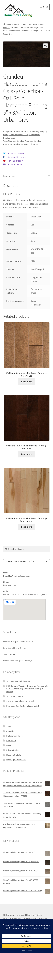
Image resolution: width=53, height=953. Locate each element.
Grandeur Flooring (24, 141)
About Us (10, 731)
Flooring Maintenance (16, 759)
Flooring (11, 141)
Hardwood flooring (29, 144)
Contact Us (11, 740)
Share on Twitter (16, 153)
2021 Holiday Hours (14, 696)
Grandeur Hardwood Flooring (26, 131)
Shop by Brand (20, 24)
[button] (45, 45)
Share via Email (15, 164)
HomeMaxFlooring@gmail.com (17, 576)
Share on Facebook (16, 157)
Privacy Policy (12, 750)
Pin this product (15, 160)
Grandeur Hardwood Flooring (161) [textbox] (26, 561)
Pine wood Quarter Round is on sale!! (22, 706)
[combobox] (26, 561)
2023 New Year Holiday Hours (18, 681)
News (8, 745)
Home (9, 24)
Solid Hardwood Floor (18, 134)
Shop (8, 726)
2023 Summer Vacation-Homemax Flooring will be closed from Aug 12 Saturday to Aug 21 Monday (26, 689)
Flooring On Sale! (13, 755)
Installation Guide (14, 736)
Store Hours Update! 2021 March (20, 701)
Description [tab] (9, 176)
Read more (26, 381)
